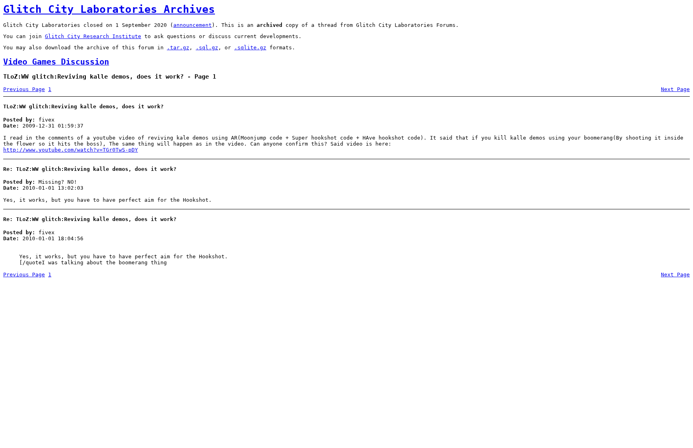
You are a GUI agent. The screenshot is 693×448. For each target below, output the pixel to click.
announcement (192, 25)
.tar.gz (178, 48)
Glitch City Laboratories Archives (109, 9)
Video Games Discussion (56, 62)
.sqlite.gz (250, 48)
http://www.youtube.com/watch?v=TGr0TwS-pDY (70, 150)
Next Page (675, 89)
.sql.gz (207, 48)
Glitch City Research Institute (93, 36)
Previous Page (24, 89)
